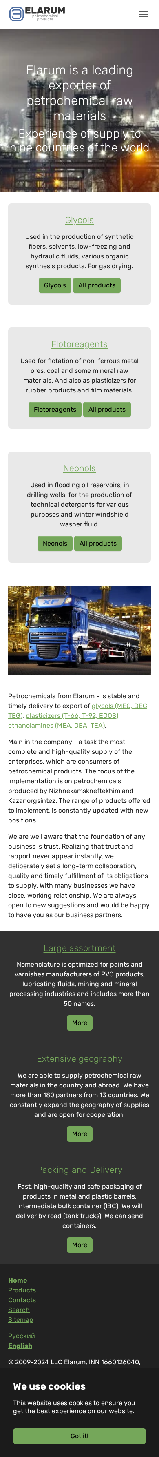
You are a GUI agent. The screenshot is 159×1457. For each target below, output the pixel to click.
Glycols (55, 285)
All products (96, 285)
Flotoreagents (55, 409)
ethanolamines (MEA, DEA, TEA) (56, 725)
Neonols (55, 543)
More (79, 1023)
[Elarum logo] (37, 14)
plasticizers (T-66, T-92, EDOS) (72, 716)
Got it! (79, 1436)
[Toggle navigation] (144, 14)
